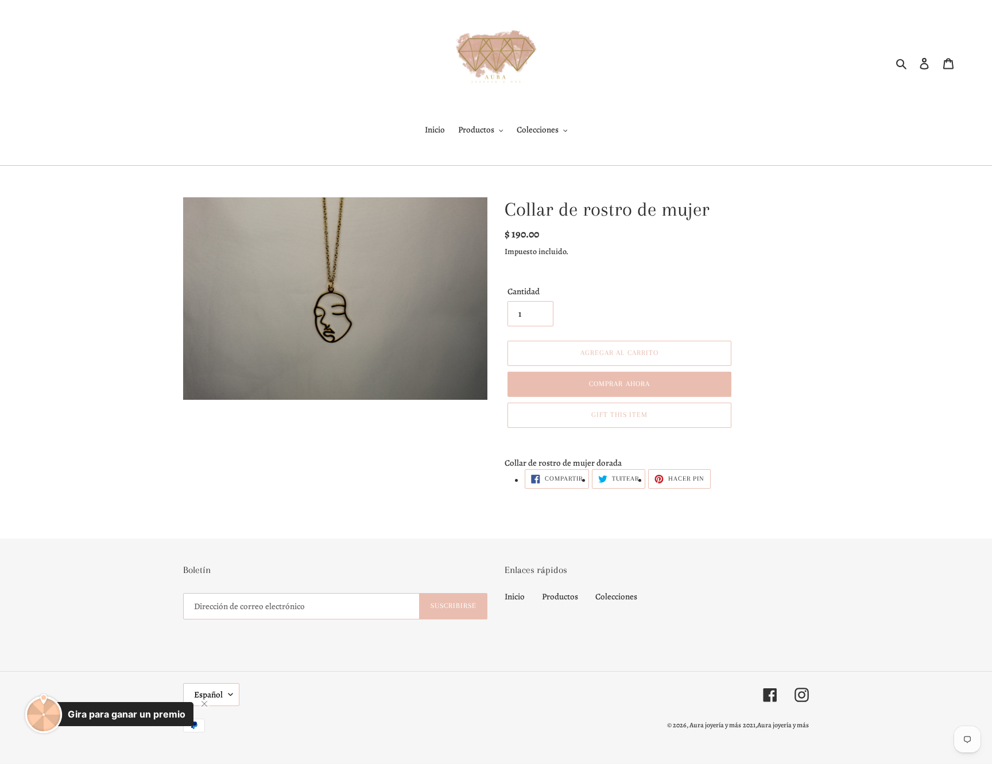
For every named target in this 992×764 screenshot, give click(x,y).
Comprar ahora (619, 384)
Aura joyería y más (715, 725)
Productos (560, 596)
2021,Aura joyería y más (776, 725)
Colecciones (616, 596)
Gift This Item (619, 415)
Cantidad (523, 291)
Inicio (515, 596)
